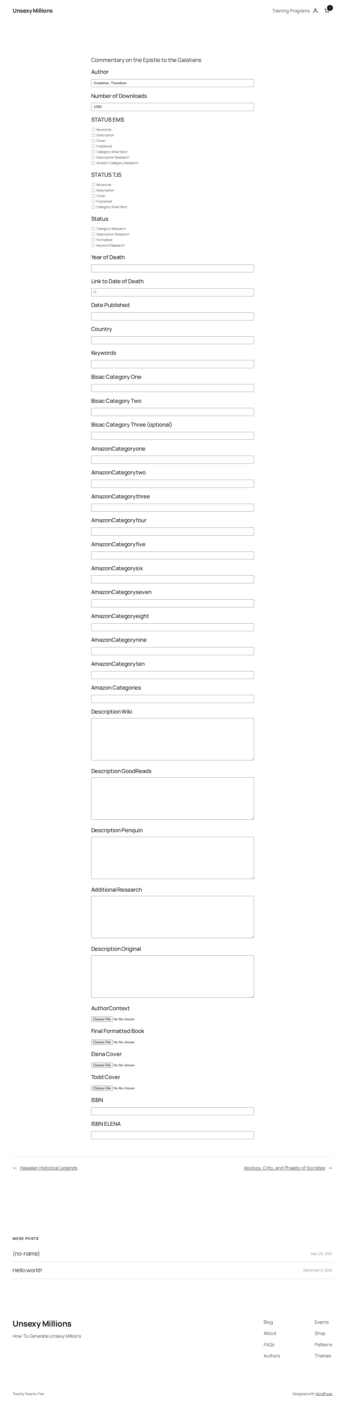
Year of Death (108, 257)
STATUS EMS (107, 119)
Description (105, 135)
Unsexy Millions (33, 10)
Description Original (116, 949)
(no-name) (26, 1253)
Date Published (110, 305)
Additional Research (116, 889)
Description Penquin (117, 830)
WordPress (323, 1393)
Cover (101, 140)
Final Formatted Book (117, 1031)
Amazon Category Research (117, 163)
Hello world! (27, 1270)
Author (100, 72)
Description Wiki (111, 711)
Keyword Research (110, 245)
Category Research (111, 228)
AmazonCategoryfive (118, 544)
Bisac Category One (116, 377)
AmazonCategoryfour (118, 520)
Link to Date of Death (117, 281)
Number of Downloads (119, 96)
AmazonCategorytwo (118, 472)
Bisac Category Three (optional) (132, 424)
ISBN (97, 1100)
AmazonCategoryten (118, 664)
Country (101, 329)
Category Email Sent (111, 151)
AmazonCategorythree (120, 496)
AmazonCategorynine (119, 640)
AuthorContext (110, 1008)
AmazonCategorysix (117, 568)
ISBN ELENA (106, 1124)
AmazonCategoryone (118, 448)
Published (104, 146)
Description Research (113, 157)
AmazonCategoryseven (121, 592)
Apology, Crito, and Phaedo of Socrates (284, 1168)
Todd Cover (105, 1077)
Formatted (104, 239)
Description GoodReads (121, 771)
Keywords (103, 129)
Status (99, 219)
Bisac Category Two (116, 401)
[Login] (315, 10)
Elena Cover (106, 1054)
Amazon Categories (116, 687)
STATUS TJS (106, 175)
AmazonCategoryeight (120, 616)
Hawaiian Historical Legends (48, 1168)
